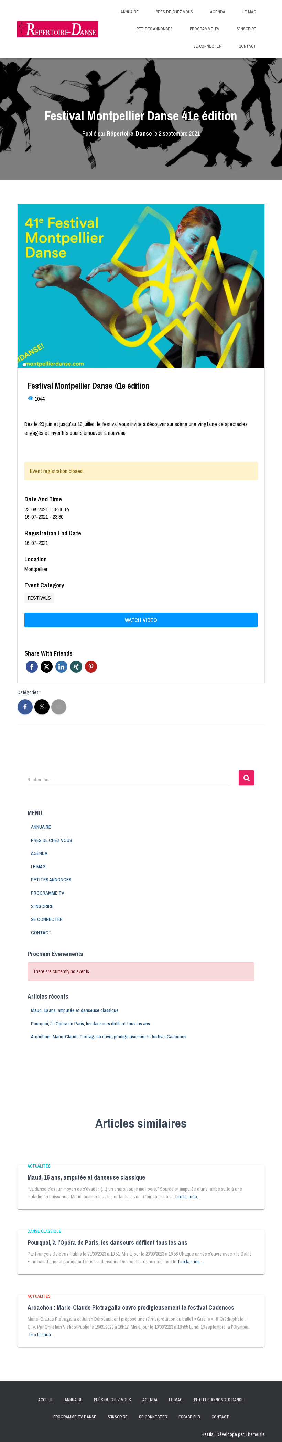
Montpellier (35, 569)
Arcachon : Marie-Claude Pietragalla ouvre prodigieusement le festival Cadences (108, 1037)
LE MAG (249, 12)
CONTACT (247, 46)
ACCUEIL (45, 1400)
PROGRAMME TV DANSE (74, 1417)
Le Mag (176, 1400)
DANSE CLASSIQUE (44, 1231)
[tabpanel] (141, 286)
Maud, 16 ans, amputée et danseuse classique (75, 1010)
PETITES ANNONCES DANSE (219, 1400)
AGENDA (217, 12)
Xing (76, 667)
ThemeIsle (255, 1434)
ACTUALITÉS (39, 1166)
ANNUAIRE (130, 12)
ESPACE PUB (189, 1417)
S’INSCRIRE (246, 29)
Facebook (32, 667)
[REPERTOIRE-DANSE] (57, 29)
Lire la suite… (188, 1197)
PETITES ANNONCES (155, 29)
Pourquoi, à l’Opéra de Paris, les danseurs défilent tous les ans (90, 1024)
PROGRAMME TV (204, 29)
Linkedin (61, 667)
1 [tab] (24, 364)
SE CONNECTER (207, 46)
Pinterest (91, 667)
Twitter (47, 667)
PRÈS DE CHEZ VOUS (174, 12)
